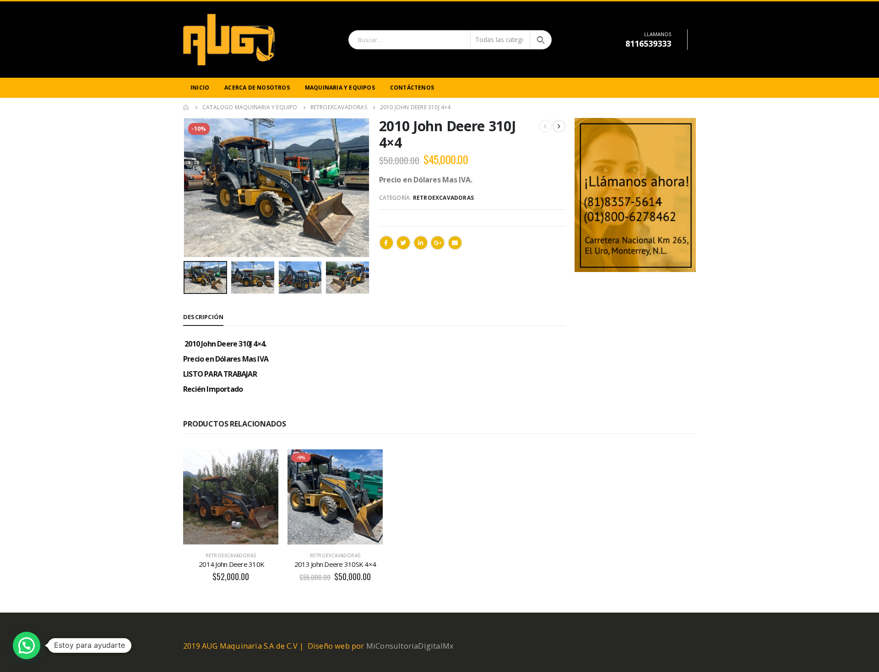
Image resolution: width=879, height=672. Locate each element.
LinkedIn (420, 242)
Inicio (199, 87)
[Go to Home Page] (186, 107)
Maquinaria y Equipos (340, 87)
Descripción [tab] (203, 317)
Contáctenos (412, 87)
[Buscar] (540, 40)
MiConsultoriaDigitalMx (410, 645)
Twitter (403, 242)
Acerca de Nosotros (257, 87)
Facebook (386, 242)
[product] (230, 496)
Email (455, 242)
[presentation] (185, 187)
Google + (437, 242)
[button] (26, 645)
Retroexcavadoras (443, 198)
